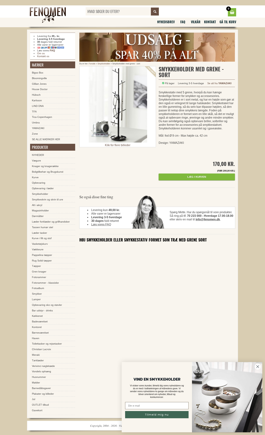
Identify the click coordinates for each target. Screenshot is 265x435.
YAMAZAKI (38, 128)
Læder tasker (39, 232)
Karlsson (37, 100)
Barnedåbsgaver (41, 388)
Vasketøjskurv (40, 243)
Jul (33, 399)
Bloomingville (39, 78)
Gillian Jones (39, 83)
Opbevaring (38, 182)
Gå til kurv (228, 21)
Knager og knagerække (45, 166)
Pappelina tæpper (42, 255)
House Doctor (40, 89)
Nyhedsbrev (166, 21)
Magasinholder (40, 210)
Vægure (36, 160)
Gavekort (37, 410)
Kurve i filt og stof (42, 238)
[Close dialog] (258, 366)
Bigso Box (37, 72)
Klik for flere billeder (117, 145)
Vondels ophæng (41, 371)
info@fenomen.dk (208, 219)
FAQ (182, 21)
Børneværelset (40, 332)
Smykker (37, 293)
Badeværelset (40, 321)
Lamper (36, 299)
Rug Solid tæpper (42, 260)
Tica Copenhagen (42, 117)
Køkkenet (37, 315)
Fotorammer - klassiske (45, 282)
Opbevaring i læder (43, 188)
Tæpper (36, 266)
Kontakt (210, 21)
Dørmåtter (38, 216)
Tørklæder (38, 360)
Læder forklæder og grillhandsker (51, 221)
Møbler (36, 382)
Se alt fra (219, 83)
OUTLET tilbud (40, 404)
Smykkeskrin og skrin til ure (47, 199)
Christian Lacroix (41, 349)
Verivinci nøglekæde (43, 366)
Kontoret (37, 327)
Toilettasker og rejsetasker (47, 343)
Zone (35, 133)
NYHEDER (38, 155)
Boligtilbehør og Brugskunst (47, 171)
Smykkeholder (104, 64)
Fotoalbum (38, 288)
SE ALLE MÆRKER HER (46, 139)
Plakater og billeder (43, 393)
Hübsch (36, 94)
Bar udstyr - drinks (42, 310)
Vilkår (195, 21)
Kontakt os (43, 56)
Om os (41, 53)
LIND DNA (38, 106)
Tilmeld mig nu (157, 414)
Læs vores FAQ (101, 224)
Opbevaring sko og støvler (47, 304)
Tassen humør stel (42, 227)
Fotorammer (39, 277)
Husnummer (39, 377)
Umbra (36, 122)
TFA (34, 111)
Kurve (35, 177)
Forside (92, 64)
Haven (35, 338)
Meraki (36, 354)
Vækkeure (37, 249)
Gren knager (39, 271)
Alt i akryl (37, 205)
